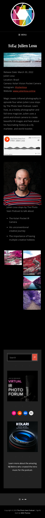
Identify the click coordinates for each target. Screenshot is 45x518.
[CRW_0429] (32, 282)
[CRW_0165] (32, 317)
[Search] (34, 357)
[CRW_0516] (32, 300)
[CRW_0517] (13, 287)
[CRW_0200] (13, 316)
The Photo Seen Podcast (26, 510)
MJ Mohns (12, 466)
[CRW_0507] (13, 272)
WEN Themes (25, 513)
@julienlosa (21, 87)
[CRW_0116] (13, 330)
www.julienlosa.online (24, 91)
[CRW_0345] (32, 262)
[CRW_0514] (13, 301)
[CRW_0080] (13, 257)
